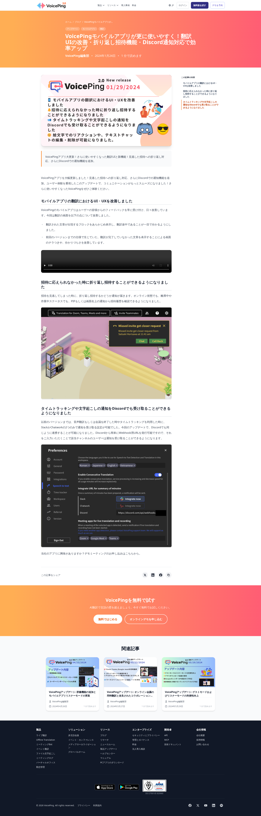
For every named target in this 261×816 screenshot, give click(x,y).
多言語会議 (73, 735)
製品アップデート (108, 748)
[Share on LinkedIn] (153, 575)
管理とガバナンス (140, 739)
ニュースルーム (107, 744)
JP (173, 5)
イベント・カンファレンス (81, 739)
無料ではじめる (107, 619)
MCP (166, 739)
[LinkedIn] (213, 805)
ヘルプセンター (107, 753)
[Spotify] (221, 805)
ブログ (78, 21)
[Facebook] (190, 805)
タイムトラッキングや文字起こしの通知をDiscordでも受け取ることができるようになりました (200, 104)
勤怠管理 (40, 767)
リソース (111, 5)
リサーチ (104, 739)
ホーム (68, 21)
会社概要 (200, 735)
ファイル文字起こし (45, 753)
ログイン (183, 5)
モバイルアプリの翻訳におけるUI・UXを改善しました (200, 84)
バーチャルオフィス (45, 762)
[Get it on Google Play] (129, 787)
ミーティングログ (44, 757)
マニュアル (105, 757)
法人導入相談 (138, 748)
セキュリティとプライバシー (146, 735)
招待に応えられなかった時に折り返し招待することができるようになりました (200, 94)
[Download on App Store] (105, 787)
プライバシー (83, 805)
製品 (100, 5)
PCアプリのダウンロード (112, 762)
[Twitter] (198, 805)
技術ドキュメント (172, 744)
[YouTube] (205, 805)
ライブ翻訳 (41, 735)
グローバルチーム (76, 751)
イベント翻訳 (42, 748)
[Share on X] (145, 575)
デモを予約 (217, 5)
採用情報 (200, 739)
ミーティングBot (44, 744)
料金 (134, 5)
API (166, 735)
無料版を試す (199, 5)
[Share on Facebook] (161, 575)
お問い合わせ (202, 744)
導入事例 (125, 5)
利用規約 (97, 805)
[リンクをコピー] (169, 575)
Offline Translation (45, 739)
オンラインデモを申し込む (146, 619)
